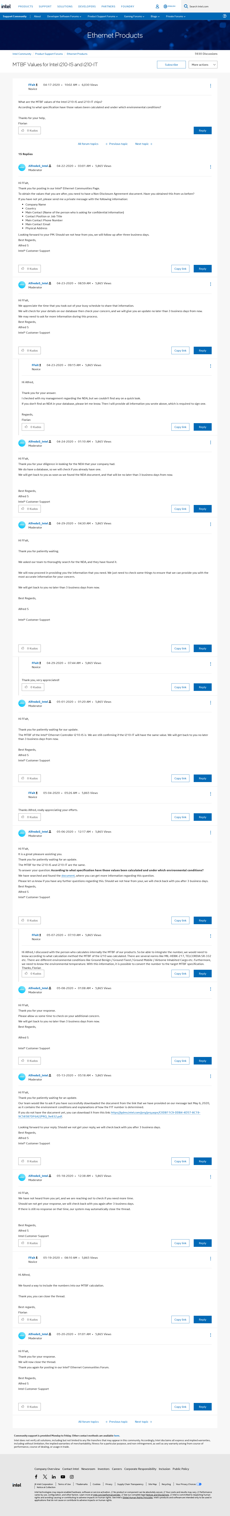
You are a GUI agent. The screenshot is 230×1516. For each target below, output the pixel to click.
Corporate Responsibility (140, 1469)
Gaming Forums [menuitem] (133, 16)
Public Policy (181, 1469)
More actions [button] (200, 64)
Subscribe (171, 64)
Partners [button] (108, 6)
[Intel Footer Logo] (17, 1484)
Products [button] (25, 6)
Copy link (180, 268)
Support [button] (45, 6)
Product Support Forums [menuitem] (101, 16)
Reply (202, 130)
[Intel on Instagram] (72, 1477)
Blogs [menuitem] (154, 16)
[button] (210, 85)
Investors (103, 1469)
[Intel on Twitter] (45, 1477)
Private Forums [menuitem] (174, 16)
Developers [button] (87, 6)
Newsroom (88, 1469)
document (68, 875)
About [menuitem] (37, 16)
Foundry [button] (127, 6)
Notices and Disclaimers (157, 1494)
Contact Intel (70, 1469)
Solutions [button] (65, 6)
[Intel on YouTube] (63, 1477)
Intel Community (22, 53)
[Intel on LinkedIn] (54, 1477)
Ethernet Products (77, 53)
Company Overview (47, 1469)
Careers (117, 1469)
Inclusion (164, 1469)
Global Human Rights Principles (138, 1497)
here (116, 1435)
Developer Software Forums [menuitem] (63, 16)
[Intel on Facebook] (36, 1477)
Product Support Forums (49, 53)
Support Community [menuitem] (14, 16)
